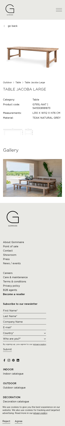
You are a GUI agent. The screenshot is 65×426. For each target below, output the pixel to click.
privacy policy (40, 413)
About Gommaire (13, 242)
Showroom (9, 254)
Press (6, 259)
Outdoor (7, 82)
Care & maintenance (15, 277)
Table (18, 82)
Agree (18, 421)
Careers (8, 273)
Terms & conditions (14, 281)
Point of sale (10, 246)
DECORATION (11, 397)
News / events (12, 263)
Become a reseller (14, 294)
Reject (6, 421)
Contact (8, 250)
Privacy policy (11, 285)
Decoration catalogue (16, 401)
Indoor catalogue (13, 373)
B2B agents (10, 290)
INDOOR (8, 369)
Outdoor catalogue (14, 387)
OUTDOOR (9, 383)
